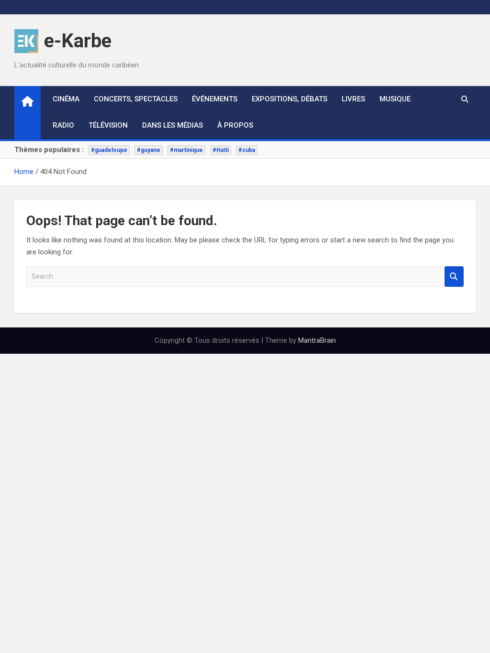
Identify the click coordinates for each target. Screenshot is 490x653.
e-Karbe (77, 41)
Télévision (108, 125)
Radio (63, 125)
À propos (235, 125)
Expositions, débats (289, 99)
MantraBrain (317, 340)
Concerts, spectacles (136, 99)
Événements (214, 99)
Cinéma (66, 99)
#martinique (186, 150)
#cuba (246, 150)
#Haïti (220, 150)
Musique (395, 99)
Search (454, 276)
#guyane (148, 150)
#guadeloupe (109, 150)
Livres (353, 99)
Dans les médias (172, 125)
